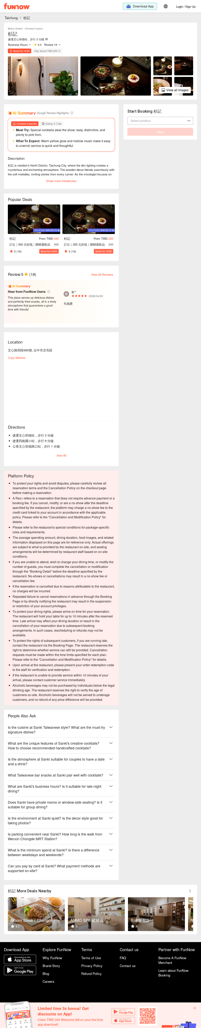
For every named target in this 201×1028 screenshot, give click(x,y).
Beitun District (15, 28)
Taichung (11, 17)
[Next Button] (190, 891)
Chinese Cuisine (34, 28)
